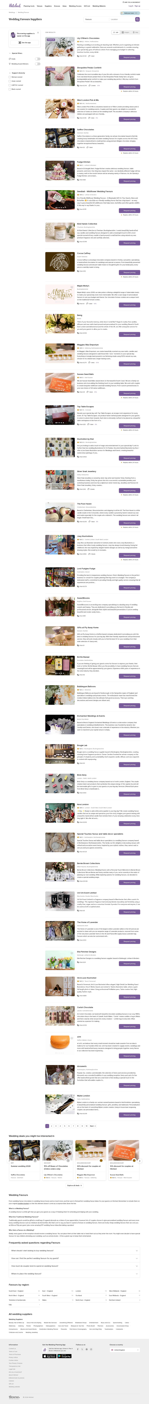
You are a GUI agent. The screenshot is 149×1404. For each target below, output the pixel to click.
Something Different (66, 1323)
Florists (28, 1326)
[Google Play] (64, 1358)
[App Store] (49, 1358)
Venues (39, 6)
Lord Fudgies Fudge (86, 568)
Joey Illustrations (85, 536)
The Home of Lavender (87, 922)
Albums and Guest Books (28, 1329)
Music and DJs (105, 1323)
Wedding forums (75, 6)
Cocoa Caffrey (83, 253)
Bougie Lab (82, 745)
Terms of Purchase (15, 1354)
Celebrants (119, 1329)
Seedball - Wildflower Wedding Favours (95, 191)
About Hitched (13, 1375)
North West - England (16, 1296)
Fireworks (64, 1329)
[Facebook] (78, 1349)
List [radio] (117, 32)
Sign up (137, 6)
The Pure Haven (84, 504)
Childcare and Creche (16, 1332)
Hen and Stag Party (95, 1329)
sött (79, 1037)
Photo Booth (91, 1326)
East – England (47, 1291)
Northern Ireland (114, 1300)
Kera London (83, 804)
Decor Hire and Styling (34, 1323)
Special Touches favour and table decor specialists (100, 834)
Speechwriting (117, 1323)
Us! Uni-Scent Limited (86, 893)
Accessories (110, 1326)
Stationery (12, 1326)
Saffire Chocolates (85, 129)
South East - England (16, 1291)
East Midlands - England (117, 1296)
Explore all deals (73, 1185)
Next (92, 1126)
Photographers (38, 1326)
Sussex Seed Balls (85, 374)
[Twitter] (82, 1349)
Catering (21, 1326)
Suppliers (48, 6)
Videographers (50, 1326)
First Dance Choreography (78, 1329)
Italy (10, 1305)
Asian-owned (16, 81)
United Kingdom (119, 1350)
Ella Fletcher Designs (86, 952)
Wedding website (14, 1387)
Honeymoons (13, 1329)
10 (86, 1126)
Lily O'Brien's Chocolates (88, 38)
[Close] (38, 32)
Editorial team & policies (16, 1378)
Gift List (87, 6)
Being (79, 315)
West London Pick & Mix (88, 100)
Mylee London (83, 1096)
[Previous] (9, 1161)
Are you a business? (15, 1372)
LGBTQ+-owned (17, 85)
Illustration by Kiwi (85, 439)
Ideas (65, 6)
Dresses (57, 6)
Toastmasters (109, 1329)
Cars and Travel (63, 1326)
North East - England (83, 1300)
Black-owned (16, 89)
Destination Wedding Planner (48, 1329)
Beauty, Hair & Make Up (16, 1323)
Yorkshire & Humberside (17, 1300)
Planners (100, 1326)
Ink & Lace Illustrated (86, 978)
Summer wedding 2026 (21, 1166)
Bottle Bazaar (83, 657)
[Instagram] (91, 1349)
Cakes (127, 1323)
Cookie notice (13, 1360)
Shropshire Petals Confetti (89, 68)
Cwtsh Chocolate (85, 1007)
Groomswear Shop (123, 1326)
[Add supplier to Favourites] (72, 40)
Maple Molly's (83, 286)
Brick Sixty (81, 775)
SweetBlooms (83, 598)
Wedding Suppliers (16, 1319)
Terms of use (13, 1351)
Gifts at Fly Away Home (88, 627)
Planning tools (29, 6)
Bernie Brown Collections (88, 863)
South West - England (49, 1296)
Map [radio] (136, 32)
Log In (131, 6)
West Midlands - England (117, 1291)
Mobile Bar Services (50, 1323)
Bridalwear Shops (81, 1323)
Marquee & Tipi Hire (77, 1326)
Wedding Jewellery (32, 1332)
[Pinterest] (86, 1349)
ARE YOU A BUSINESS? (132, 2)
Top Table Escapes (85, 406)
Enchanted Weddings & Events (91, 716)
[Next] (140, 1161)
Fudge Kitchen (83, 162)
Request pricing (129, 57)
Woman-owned (17, 77)
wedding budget (23, 1204)
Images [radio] (126, 32)
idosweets (82, 1066)
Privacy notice (13, 1357)
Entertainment (93, 1323)
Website (99, 6)
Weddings (12, 12)
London (78, 1291)
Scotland (79, 1296)
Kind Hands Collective (87, 224)
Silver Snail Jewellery (86, 471)
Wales (44, 1300)
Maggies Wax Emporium (88, 345)
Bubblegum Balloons (86, 686)
